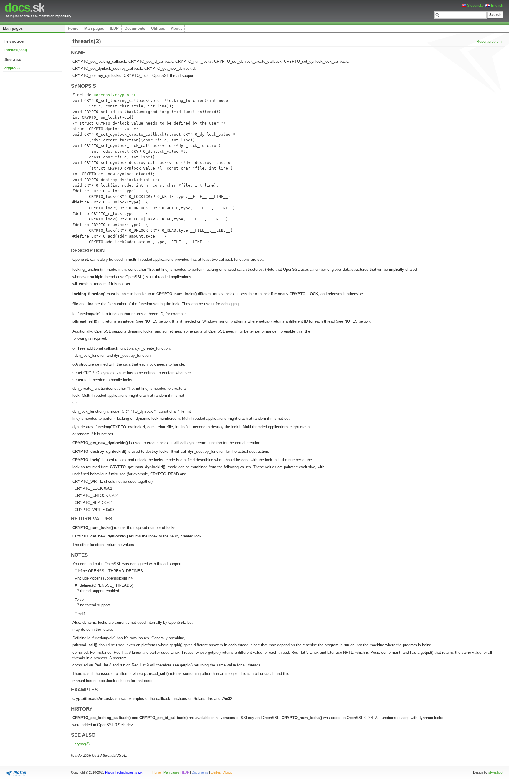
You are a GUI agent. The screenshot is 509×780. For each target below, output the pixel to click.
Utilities (158, 28)
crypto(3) (12, 68)
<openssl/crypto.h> (115, 95)
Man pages (13, 28)
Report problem (489, 41)
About (176, 28)
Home (73, 28)
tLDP (114, 28)
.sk (24, 7)
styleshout (495, 772)
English (496, 6)
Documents (135, 28)
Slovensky (475, 6)
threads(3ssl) (15, 50)
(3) (82, 744)
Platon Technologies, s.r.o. (124, 772)
